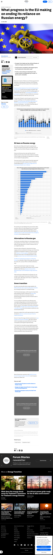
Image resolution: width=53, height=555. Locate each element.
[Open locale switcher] (1, 552)
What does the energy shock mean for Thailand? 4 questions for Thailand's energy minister (13, 493)
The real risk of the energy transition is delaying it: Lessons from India (45, 513)
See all (50, 471)
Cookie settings (43, 552)
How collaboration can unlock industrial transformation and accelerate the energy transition (6, 513)
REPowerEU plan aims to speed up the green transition (26, 287)
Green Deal (33, 293)
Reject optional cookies (44, 549)
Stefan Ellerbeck (4, 56)
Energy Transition (6, 7)
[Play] (16, 57)
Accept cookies (26, 354)
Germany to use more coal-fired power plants (27, 255)
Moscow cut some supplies (22, 253)
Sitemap (26, 550)
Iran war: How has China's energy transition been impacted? (32, 512)
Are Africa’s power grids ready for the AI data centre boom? (39, 492)
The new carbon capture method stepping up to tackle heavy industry (19, 512)
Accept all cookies (44, 546)
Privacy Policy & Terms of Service (26, 548)
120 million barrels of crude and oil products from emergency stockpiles (26, 233)
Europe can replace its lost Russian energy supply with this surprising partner (26, 388)
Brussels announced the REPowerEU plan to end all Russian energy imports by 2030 (25, 270)
